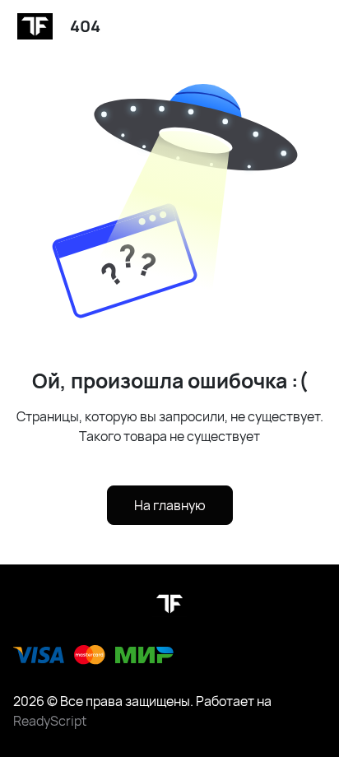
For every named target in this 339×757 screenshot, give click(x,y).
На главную (170, 505)
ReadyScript (49, 721)
